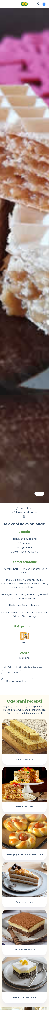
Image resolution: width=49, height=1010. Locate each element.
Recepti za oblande (17, 681)
